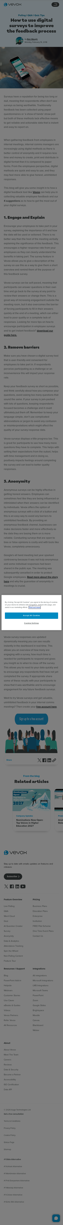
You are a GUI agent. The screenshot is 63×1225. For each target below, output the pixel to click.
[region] (31, 612)
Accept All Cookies (31, 615)
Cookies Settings (31, 623)
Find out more (34, 607)
